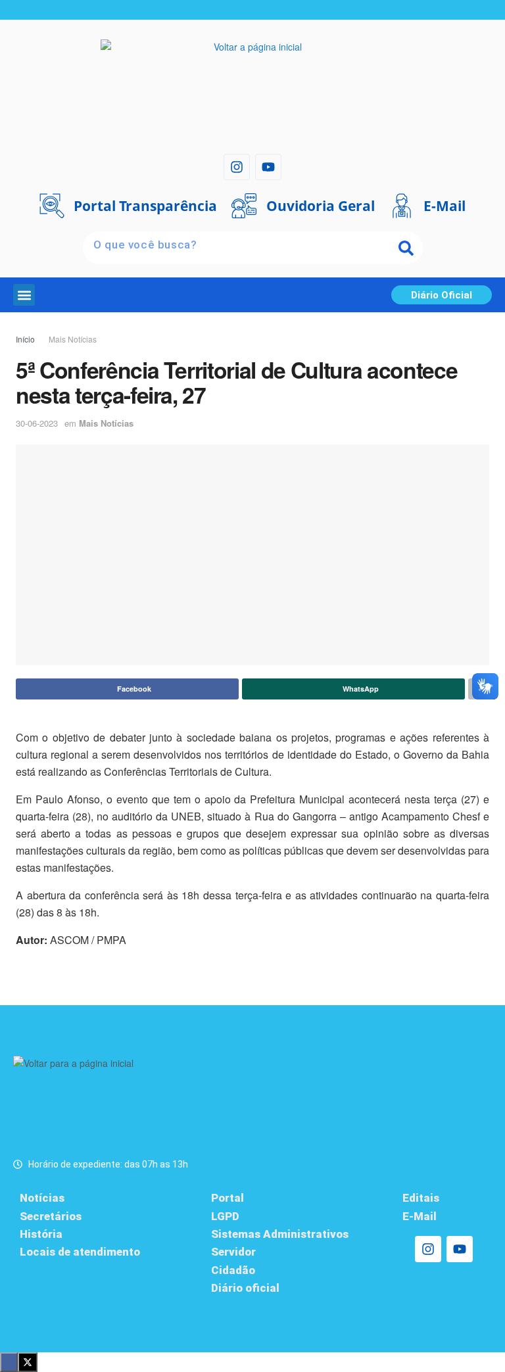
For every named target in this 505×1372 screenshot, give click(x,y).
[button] (24, 295)
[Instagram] (237, 167)
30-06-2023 (37, 423)
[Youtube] (268, 167)
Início (25, 338)
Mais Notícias (73, 338)
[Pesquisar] (406, 247)
